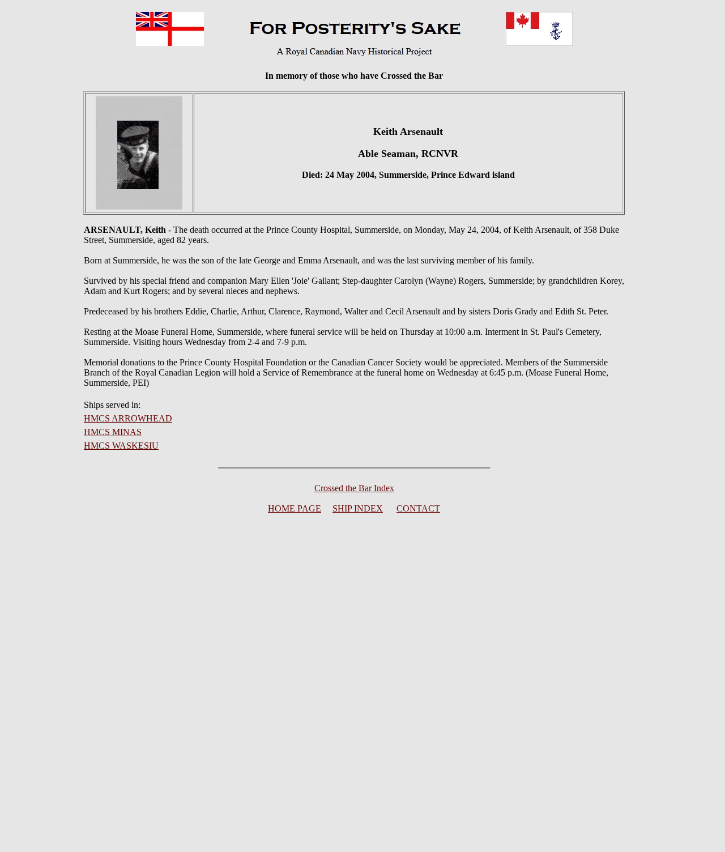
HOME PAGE (294, 508)
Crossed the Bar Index (354, 488)
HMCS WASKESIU (121, 445)
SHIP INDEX (357, 508)
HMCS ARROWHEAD (128, 418)
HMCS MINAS (113, 432)
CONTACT (418, 508)
